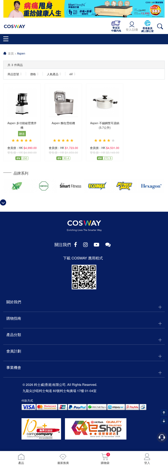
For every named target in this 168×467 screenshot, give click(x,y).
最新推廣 (63, 463)
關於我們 (13, 301)
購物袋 (105, 459)
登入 (147, 463)
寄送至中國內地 (116, 29)
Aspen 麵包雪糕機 (63, 123)
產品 (21, 463)
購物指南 (13, 318)
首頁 (11, 53)
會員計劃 (13, 350)
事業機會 (13, 367)
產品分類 (13, 334)
